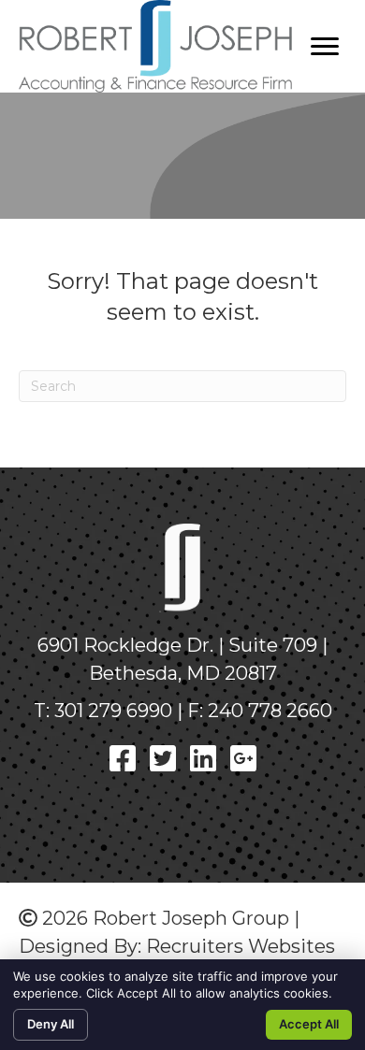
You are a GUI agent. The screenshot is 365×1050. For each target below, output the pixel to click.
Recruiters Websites (240, 946)
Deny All (50, 1023)
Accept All (309, 1023)
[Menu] (324, 47)
